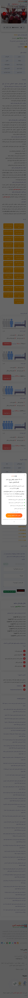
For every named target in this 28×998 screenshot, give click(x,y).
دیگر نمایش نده (13, 512)
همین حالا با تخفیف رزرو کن (14, 515)
